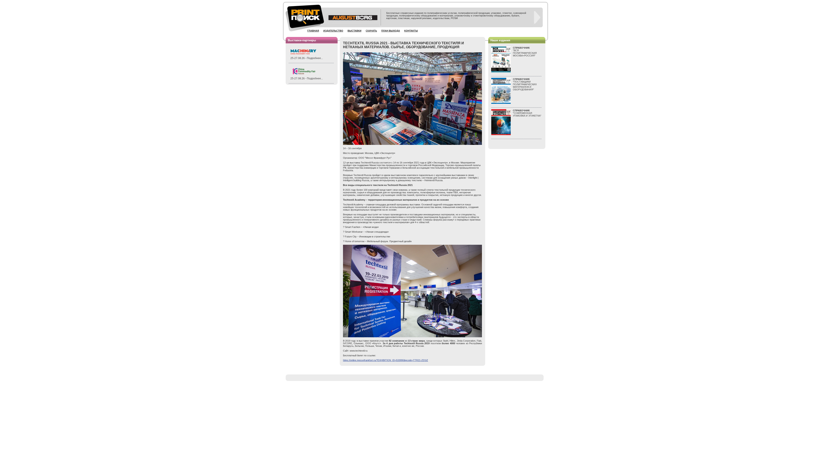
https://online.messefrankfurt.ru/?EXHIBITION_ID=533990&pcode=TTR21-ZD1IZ (385, 360)
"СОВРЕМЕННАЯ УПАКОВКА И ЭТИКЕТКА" (527, 113)
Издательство (333, 30)
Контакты (411, 30)
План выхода (390, 30)
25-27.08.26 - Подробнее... (306, 58)
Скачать (371, 30)
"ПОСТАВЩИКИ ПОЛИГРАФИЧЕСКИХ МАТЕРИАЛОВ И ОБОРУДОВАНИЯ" (525, 84)
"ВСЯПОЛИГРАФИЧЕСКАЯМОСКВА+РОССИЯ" (525, 51)
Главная (313, 30)
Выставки (354, 30)
